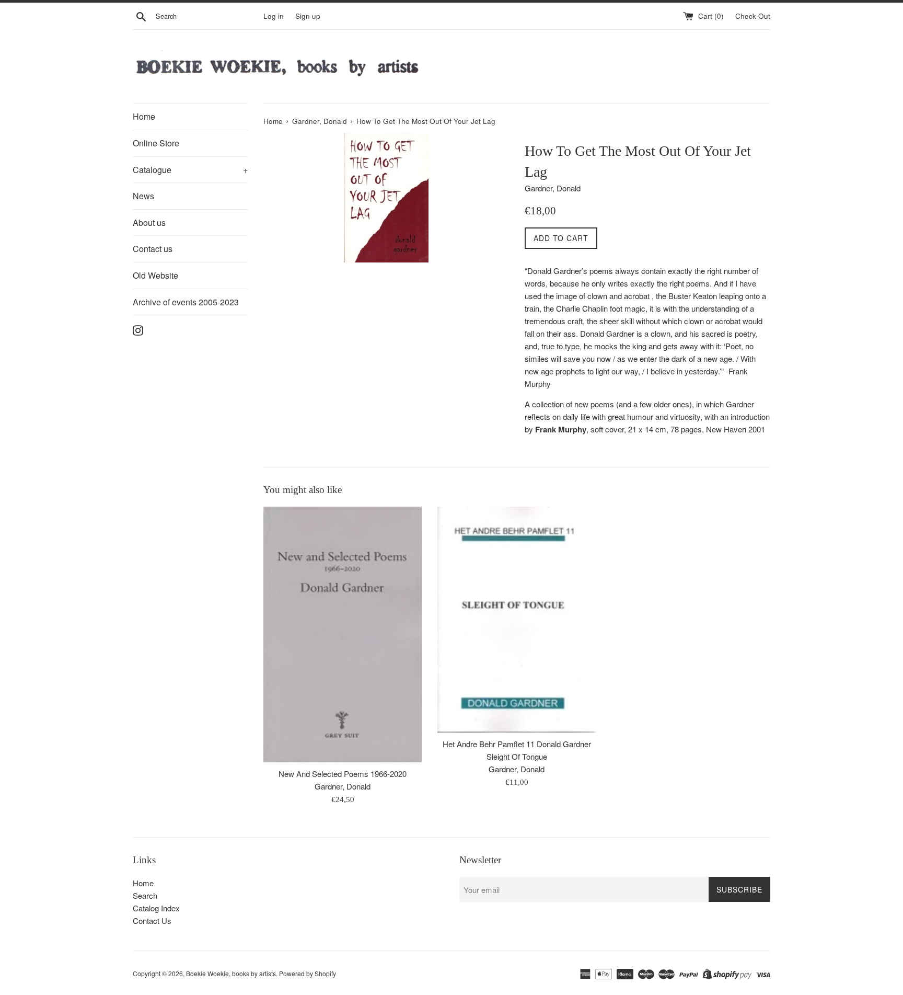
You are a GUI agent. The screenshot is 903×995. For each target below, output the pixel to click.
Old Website (155, 275)
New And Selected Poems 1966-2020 (343, 773)
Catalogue (190, 170)
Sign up (307, 16)
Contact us (152, 249)
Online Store (156, 143)
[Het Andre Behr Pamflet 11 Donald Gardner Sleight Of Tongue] (516, 620)
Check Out (752, 16)
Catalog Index (156, 907)
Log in (273, 16)
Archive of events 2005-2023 (186, 302)
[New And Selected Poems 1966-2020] (342, 634)
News (143, 196)
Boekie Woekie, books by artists (231, 973)
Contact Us (152, 920)
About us (149, 222)
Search (145, 895)
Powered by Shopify (307, 973)
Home (144, 116)
